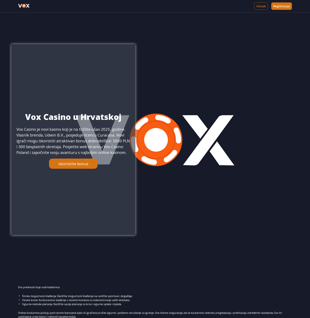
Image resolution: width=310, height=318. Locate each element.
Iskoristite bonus (73, 163)
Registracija (281, 6)
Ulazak (261, 6)
